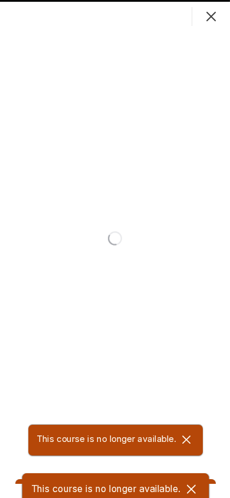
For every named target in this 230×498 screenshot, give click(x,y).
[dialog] (115, 249)
